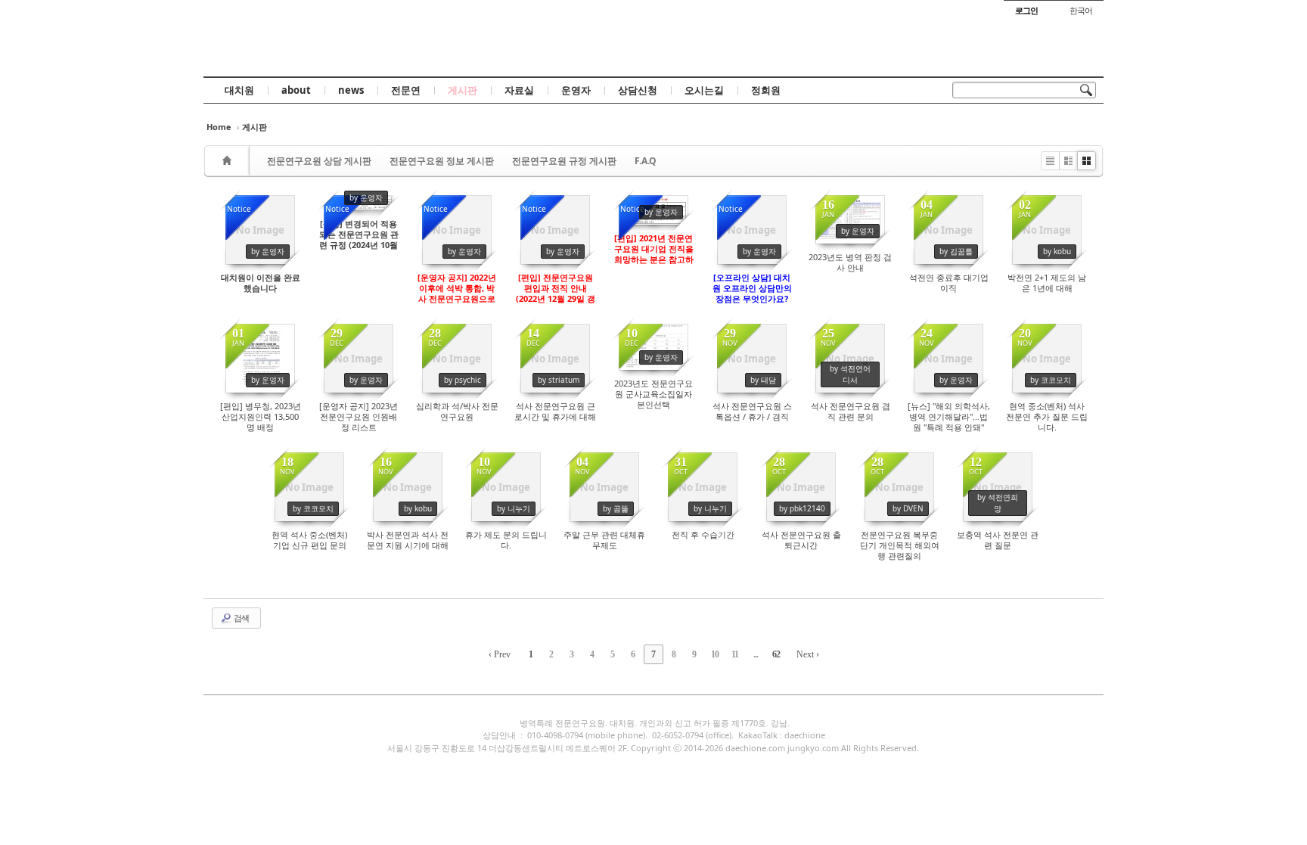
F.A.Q (646, 160)
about (296, 90)
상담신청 (637, 90)
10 (715, 654)
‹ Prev (500, 654)
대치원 (239, 90)
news (351, 90)
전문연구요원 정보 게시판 (442, 160)
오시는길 (704, 90)
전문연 (406, 90)
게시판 (462, 90)
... (755, 654)
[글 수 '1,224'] (229, 161)
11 (734, 654)
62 (776, 654)
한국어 (1081, 10)
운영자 (576, 90)
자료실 (519, 90)
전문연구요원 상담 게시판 (319, 160)
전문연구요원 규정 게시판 (564, 160)
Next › (807, 654)
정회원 (766, 90)
